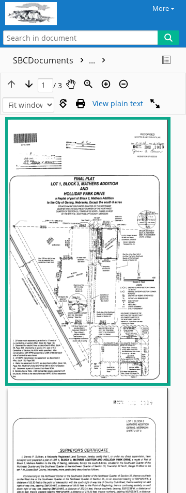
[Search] (168, 37)
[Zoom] (88, 84)
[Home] (44, 14)
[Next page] (29, 84)
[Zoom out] (123, 84)
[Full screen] (155, 103)
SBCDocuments (55, 60)
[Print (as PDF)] (80, 103)
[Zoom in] (106, 84)
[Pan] (71, 84)
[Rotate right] (63, 103)
